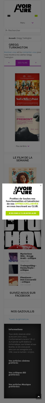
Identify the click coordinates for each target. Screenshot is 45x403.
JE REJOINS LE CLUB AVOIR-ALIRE (22, 213)
